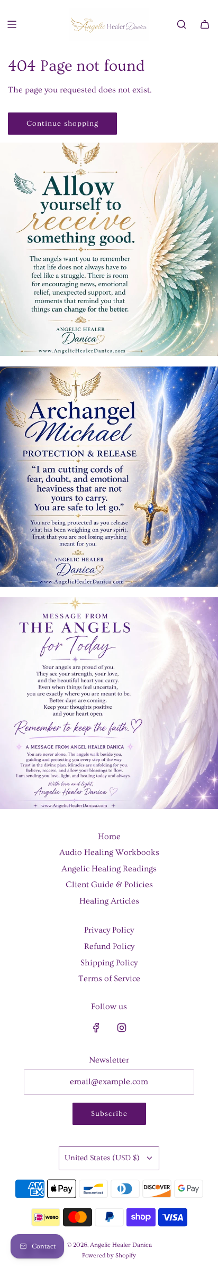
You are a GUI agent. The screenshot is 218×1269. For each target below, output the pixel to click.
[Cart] (204, 24)
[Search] (181, 24)
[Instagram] (121, 1027)
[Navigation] (11, 24)
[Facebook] (96, 1027)
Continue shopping (62, 123)
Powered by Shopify (109, 1255)
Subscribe (109, 1114)
